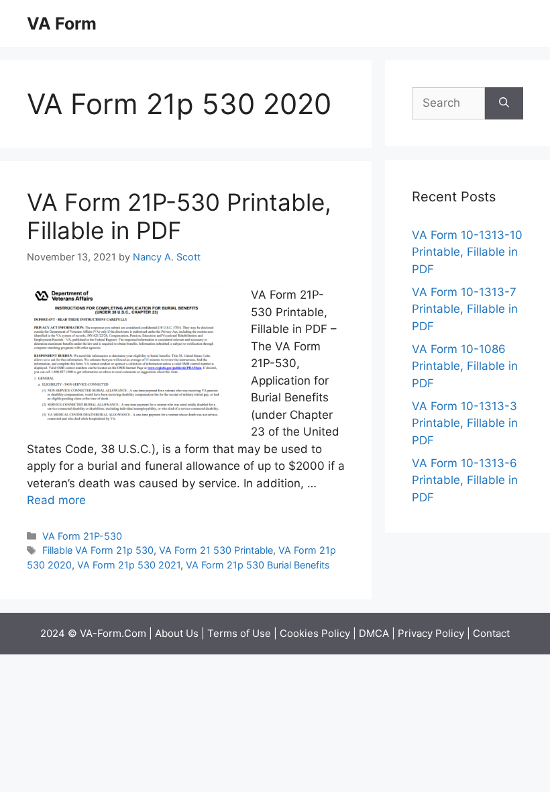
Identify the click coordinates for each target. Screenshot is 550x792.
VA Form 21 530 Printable (216, 550)
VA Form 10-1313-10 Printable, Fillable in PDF (467, 252)
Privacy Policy (431, 633)
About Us (177, 633)
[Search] (504, 103)
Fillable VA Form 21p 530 (98, 550)
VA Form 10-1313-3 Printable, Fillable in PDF (465, 423)
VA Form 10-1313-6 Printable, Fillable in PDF (465, 480)
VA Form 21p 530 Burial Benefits (258, 565)
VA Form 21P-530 (82, 536)
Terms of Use (239, 633)
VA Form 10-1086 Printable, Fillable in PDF (465, 366)
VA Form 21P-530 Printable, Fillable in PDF (179, 216)
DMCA (374, 633)
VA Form (62, 23)
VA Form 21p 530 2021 (128, 565)
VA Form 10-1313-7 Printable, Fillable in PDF (465, 309)
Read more (56, 500)
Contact (491, 633)
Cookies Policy (315, 633)
